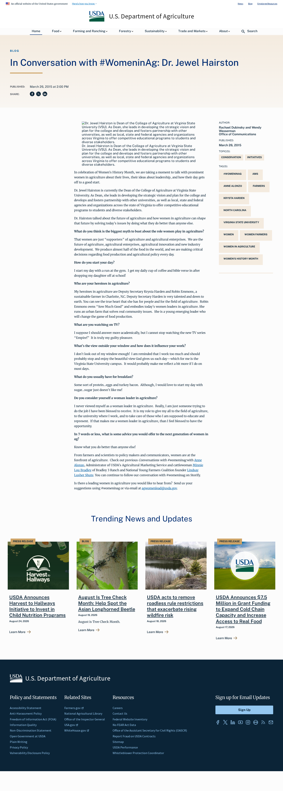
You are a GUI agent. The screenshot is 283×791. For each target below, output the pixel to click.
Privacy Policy (19, 747)
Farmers (259, 186)
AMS (255, 173)
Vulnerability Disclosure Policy (30, 753)
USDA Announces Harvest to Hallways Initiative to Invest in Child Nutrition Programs (37, 606)
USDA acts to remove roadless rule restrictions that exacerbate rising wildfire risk (175, 606)
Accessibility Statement (25, 708)
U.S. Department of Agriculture (151, 16)
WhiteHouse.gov (75, 730)
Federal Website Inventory (130, 719)
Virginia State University (241, 222)
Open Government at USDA (27, 736)
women (229, 234)
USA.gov (69, 725)
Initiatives (254, 157)
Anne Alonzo (233, 186)
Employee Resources (267, 3)
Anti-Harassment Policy (26, 713)
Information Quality (23, 725)
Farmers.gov (72, 708)
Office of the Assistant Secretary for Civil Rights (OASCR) (150, 730)
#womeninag (233, 173)
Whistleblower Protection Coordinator (138, 753)
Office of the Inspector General (84, 719)
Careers (118, 708)
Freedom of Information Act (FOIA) (33, 719)
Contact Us (120, 713)
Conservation (231, 157)
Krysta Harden (234, 198)
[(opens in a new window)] (217, 722)
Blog (250, 3)
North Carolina (235, 210)
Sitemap (118, 742)
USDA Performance (125, 747)
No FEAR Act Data (124, 725)
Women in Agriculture (239, 246)
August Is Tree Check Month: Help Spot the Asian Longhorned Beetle (106, 603)
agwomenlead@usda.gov (159, 488)
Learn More (17, 632)
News (240, 3)
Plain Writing (18, 742)
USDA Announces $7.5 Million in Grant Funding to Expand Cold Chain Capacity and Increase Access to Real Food (243, 609)
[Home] (97, 20)
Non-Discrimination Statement (30, 730)
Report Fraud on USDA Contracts (134, 736)
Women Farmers (255, 234)
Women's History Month (241, 258)
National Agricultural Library (83, 713)
